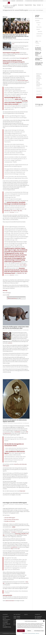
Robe (39, 24)
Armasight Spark (23, 58)
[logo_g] (9, 5)
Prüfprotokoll (22, 491)
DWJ (12, 548)
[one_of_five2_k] (16, 315)
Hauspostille (13, 0)
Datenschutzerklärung (31, 633)
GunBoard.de (14, 547)
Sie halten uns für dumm (10, 521)
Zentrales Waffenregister (10, 517)
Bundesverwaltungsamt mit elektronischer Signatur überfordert (15, 420)
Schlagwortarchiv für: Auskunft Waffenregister (15, 10)
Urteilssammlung (39, 33)
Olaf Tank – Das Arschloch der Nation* (38, 53)
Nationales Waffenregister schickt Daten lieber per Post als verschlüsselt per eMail (16, 327)
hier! (19, 548)
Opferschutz (40, 31)
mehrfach (10, 343)
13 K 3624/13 (13, 532)
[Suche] (42, 5)
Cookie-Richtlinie (24, 633)
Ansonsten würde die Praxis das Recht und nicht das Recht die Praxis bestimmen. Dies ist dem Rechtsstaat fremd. (15, 36)
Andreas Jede (27, 39)
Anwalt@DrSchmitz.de (7, 627)
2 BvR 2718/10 (12, 275)
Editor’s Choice (39, 27)
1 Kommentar (10, 329)
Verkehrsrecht (39, 35)
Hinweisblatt (17, 431)
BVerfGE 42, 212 (8, 210)
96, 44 (14, 210)
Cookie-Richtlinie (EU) (19, 0)
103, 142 (19, 210)
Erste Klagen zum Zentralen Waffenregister (15, 502)
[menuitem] (15, 5)
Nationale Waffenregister (23, 80)
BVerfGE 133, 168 (21, 273)
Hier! (8, 295)
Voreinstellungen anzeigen (39, 630)
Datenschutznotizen (10, 600)
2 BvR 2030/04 (12, 212)
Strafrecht (38, 29)
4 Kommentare (10, 423)
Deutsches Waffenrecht (6, 0)
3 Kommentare (10, 39)
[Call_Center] (16, 399)
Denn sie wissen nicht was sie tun (12, 519)
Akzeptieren (21, 630)
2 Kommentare (11, 504)
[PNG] (16, 25)
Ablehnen (29, 630)
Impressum (37, 633)
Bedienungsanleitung (12, 298)
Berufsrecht (38, 22)
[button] (43, 621)
